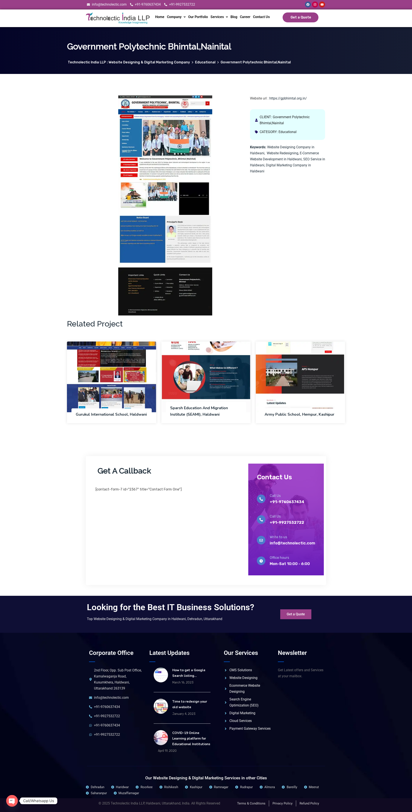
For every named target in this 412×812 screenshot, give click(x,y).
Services (217, 17)
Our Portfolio (198, 17)
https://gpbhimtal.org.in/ (288, 98)
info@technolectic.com (292, 543)
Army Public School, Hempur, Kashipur (299, 414)
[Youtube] (322, 5)
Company (174, 17)
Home (159, 17)
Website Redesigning (282, 153)
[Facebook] (308, 5)
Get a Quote (301, 17)
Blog (233, 17)
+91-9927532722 (287, 522)
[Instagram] (315, 5)
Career (245, 17)
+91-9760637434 (287, 501)
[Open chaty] (12, 801)
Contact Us (261, 17)
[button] (176, 16)
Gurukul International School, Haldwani (111, 414)
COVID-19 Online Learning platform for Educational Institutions (191, 738)
